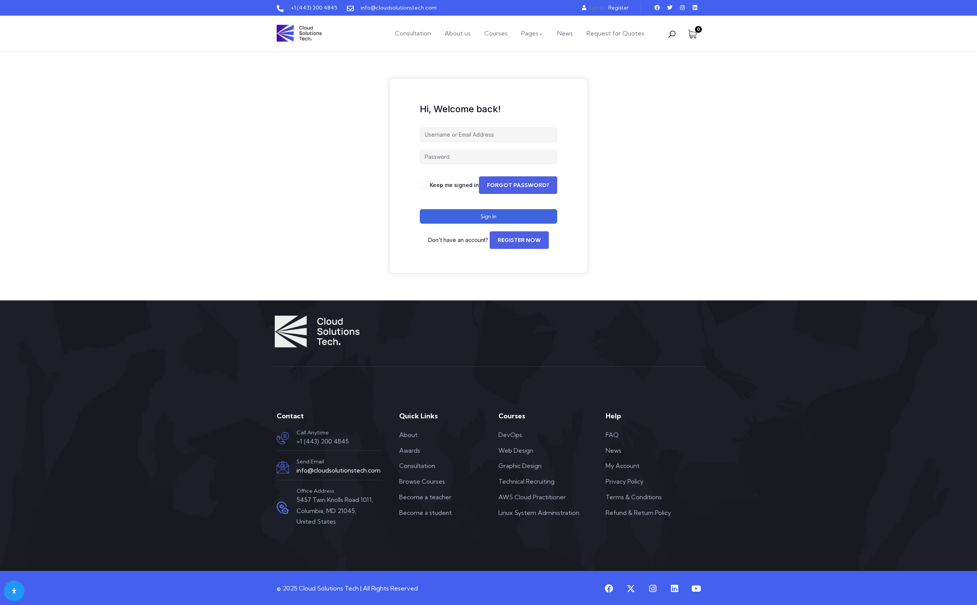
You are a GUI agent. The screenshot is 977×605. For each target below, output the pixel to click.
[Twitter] (669, 7)
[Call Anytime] (283, 438)
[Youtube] (696, 588)
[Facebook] (657, 7)
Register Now (519, 240)
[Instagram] (682, 7)
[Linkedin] (695, 7)
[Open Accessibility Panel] (14, 591)
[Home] (299, 33)
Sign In (488, 216)
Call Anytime (313, 432)
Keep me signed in (454, 185)
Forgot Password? (518, 185)
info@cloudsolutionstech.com (338, 470)
